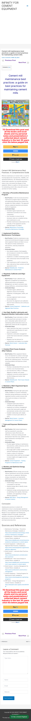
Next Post (22, 62)
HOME (12, 57)
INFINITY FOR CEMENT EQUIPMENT (10, 6)
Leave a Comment (6, 57)
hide (9, 67)
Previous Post (10, 60)
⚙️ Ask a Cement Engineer (19, 717)
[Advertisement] (15, 27)
